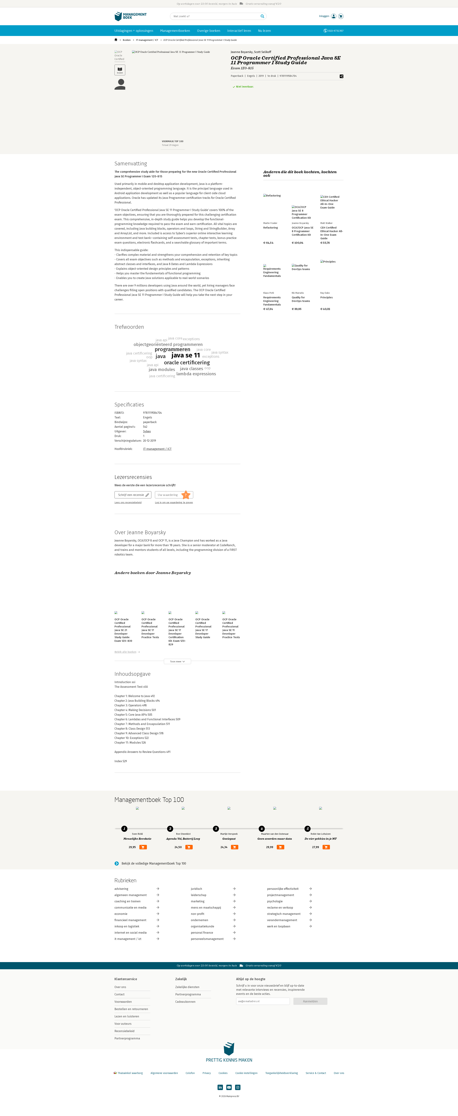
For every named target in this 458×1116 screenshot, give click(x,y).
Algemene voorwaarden (164, 1073)
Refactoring (270, 227)
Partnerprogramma (127, 1038)
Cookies (223, 1073)
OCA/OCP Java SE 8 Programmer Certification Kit (302, 231)
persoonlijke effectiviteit (283, 889)
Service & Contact (316, 1073)
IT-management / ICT (147, 40)
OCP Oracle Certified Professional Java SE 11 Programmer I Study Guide (200, 40)
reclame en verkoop (280, 907)
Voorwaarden (123, 1001)
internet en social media (130, 932)
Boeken (127, 40)
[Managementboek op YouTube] (229, 1087)
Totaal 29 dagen (170, 145)
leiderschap (198, 895)
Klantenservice (125, 979)
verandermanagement (282, 920)
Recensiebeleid (124, 1031)
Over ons (120, 987)
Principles (326, 297)
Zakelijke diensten (187, 987)
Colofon (190, 1073)
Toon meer (175, 661)
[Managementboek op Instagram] (237, 1087)
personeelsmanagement (207, 939)
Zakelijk (181, 979)
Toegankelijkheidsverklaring (281, 1073)
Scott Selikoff (262, 52)
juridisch (196, 889)
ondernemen (199, 920)
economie (120, 914)
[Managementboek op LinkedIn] (220, 1087)
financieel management (130, 920)
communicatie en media (130, 907)
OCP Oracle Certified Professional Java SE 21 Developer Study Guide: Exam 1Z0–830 (123, 630)
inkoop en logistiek (126, 926)
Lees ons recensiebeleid (128, 502)
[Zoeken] (262, 16)
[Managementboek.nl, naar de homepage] (130, 20)
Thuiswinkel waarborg (130, 1073)
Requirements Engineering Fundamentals (272, 301)
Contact (119, 994)
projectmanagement (280, 895)
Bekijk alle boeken (125, 652)
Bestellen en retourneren (131, 1009)
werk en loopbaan (278, 926)
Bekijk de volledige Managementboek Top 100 (154, 863)
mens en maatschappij (206, 907)
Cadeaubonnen (185, 1001)
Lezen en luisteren (126, 1016)
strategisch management (284, 914)
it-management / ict (127, 939)
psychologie (275, 901)
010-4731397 (336, 30)
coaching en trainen (127, 901)
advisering (121, 889)
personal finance (202, 932)
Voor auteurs (122, 1023)
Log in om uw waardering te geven (174, 502)
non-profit (197, 914)
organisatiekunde (202, 926)
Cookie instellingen (246, 1073)
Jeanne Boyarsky (242, 52)
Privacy (207, 1073)
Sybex (147, 431)
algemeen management (130, 895)
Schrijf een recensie (131, 494)
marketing (197, 901)
